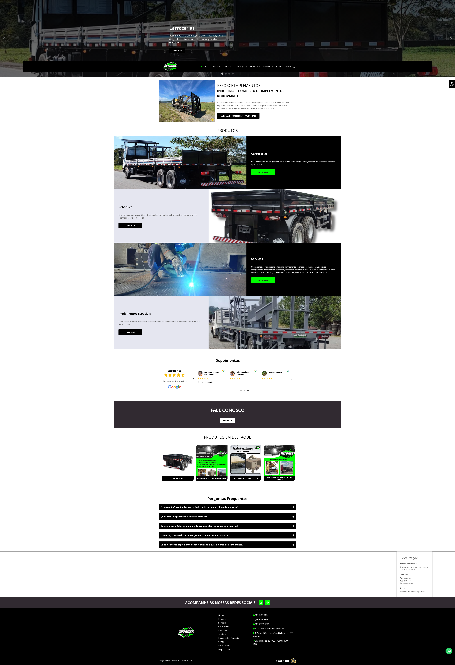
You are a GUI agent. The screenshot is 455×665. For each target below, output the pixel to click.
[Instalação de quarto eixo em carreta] (245, 460)
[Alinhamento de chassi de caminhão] (178, 460)
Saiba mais (177, 50)
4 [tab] (233, 74)
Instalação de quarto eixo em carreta (245, 478)
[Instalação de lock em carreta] (212, 460)
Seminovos (254, 67)
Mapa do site (224, 649)
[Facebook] (267, 602)
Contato (287, 67)
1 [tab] (222, 74)
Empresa (208, 67)
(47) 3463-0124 (407, 578)
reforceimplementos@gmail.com (413, 591)
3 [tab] (229, 74)
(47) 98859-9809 (407, 583)
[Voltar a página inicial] (170, 66)
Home (200, 67)
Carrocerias (228, 67)
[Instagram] (261, 602)
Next (451, 38)
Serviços (217, 67)
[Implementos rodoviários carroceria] (279, 460)
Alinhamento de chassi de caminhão (178, 478)
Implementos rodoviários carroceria (279, 478)
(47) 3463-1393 (407, 581)
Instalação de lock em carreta (211, 478)
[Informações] (294, 67)
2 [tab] (226, 74)
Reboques (241, 67)
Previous (4, 38)
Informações (224, 645)
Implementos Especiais (272, 67)
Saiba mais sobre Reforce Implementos (238, 116)
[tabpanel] (227, 38)
